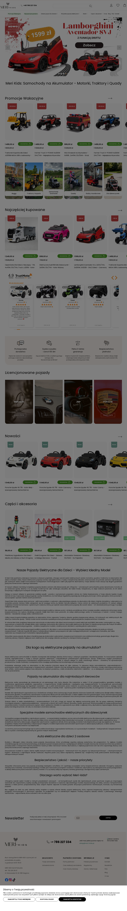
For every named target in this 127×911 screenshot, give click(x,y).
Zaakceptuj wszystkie (72, 899)
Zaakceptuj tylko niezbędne (19, 899)
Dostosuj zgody (47, 899)
